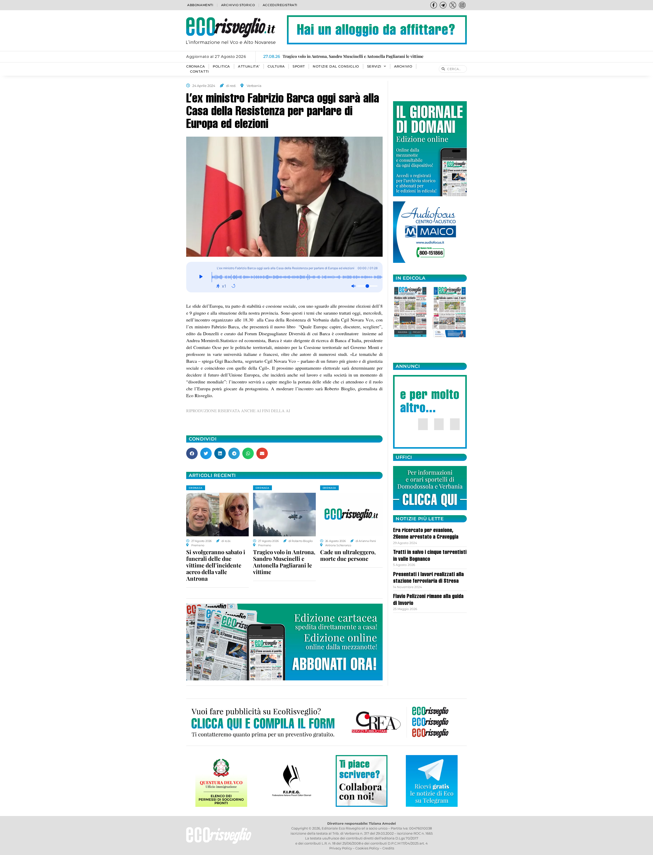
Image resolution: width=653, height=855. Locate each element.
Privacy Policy (340, 848)
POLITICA (221, 66)
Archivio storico (238, 5)
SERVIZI (374, 66)
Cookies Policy (367, 848)
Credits (388, 848)
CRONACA (195, 66)
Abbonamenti (200, 5)
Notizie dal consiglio (336, 66)
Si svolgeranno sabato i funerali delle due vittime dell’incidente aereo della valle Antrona (215, 565)
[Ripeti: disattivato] (233, 286)
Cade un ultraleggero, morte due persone (348, 555)
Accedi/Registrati (280, 5)
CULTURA (276, 66)
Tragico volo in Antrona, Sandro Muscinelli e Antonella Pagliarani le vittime (284, 562)
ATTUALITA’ (249, 66)
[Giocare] (201, 277)
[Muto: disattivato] (353, 286)
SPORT (299, 66)
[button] (192, 453)
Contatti (199, 71)
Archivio (403, 66)
